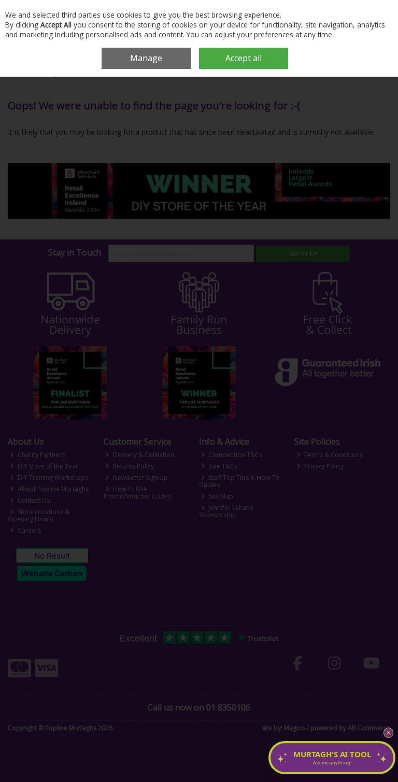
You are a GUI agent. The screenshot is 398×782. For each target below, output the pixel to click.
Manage (146, 58)
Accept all (243, 58)
